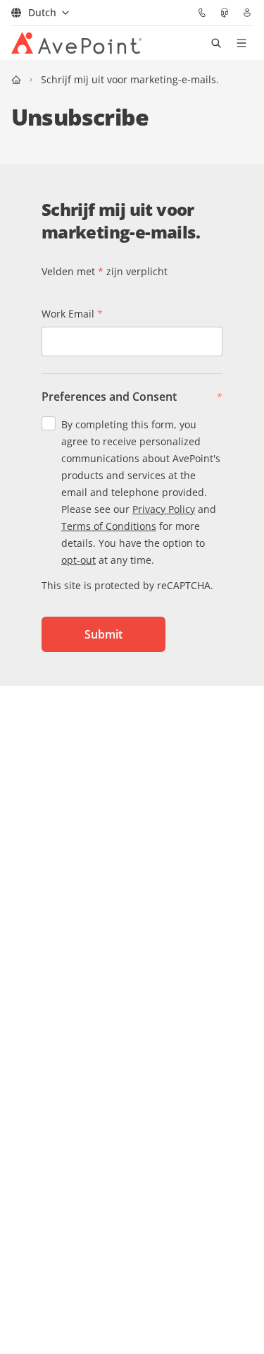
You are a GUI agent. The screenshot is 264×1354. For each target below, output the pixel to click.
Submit (103, 634)
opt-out (78, 560)
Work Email (72, 313)
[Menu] (241, 43)
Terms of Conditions (108, 526)
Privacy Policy (163, 509)
